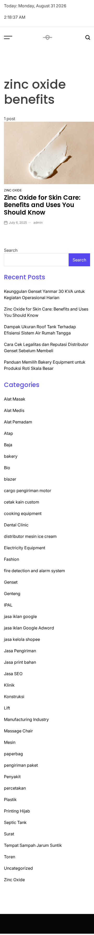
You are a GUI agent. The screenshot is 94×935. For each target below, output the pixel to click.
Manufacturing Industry (26, 719)
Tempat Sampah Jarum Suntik (33, 845)
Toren (9, 856)
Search (10, 250)
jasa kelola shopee (22, 639)
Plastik (10, 799)
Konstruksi (14, 696)
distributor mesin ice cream (30, 536)
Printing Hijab (17, 811)
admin (38, 222)
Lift (7, 708)
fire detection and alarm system (34, 570)
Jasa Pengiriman (20, 650)
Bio (7, 467)
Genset (10, 582)
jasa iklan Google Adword (29, 627)
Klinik (9, 685)
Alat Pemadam (18, 421)
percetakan (15, 788)
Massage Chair (18, 730)
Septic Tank (15, 822)
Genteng (12, 593)
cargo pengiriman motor (27, 490)
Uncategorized (18, 868)
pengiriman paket (21, 765)
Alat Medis (14, 410)
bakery (10, 456)
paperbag (13, 753)
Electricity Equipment (24, 547)
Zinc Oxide (13, 190)
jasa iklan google (20, 616)
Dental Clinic (16, 524)
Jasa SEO (13, 673)
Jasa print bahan (20, 662)
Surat (9, 833)
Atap (8, 433)
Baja (8, 444)
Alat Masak (14, 399)
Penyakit (12, 776)
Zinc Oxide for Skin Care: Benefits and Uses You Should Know (42, 205)
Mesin (9, 742)
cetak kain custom (21, 502)
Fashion (11, 559)
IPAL (8, 605)
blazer (10, 479)
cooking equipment (23, 513)
